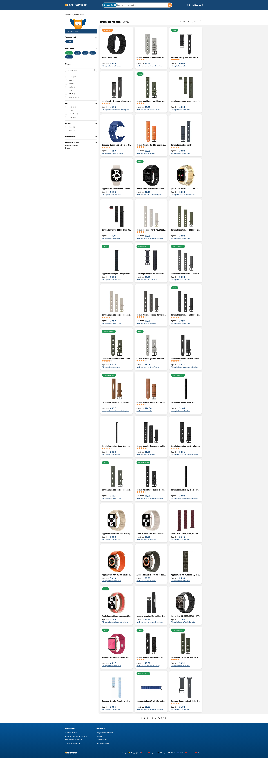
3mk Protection (74, 97)
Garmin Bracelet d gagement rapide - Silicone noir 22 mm (151, 446)
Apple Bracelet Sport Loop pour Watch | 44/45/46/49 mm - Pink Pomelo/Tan (116, 616)
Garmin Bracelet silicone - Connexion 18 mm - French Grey (116, 315)
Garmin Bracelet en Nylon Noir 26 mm (185, 490)
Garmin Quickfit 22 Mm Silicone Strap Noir (185, 657)
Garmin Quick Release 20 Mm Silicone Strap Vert (185, 230)
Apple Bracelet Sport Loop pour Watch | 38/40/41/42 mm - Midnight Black (116, 274)
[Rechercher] (170, 5)
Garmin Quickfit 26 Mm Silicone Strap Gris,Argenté (151, 57)
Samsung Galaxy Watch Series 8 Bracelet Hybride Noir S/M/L (185, 57)
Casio (71, 83)
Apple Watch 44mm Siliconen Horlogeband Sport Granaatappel (116, 657)
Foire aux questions (102, 743)
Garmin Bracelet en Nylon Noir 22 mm (185, 402)
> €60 (72, 117)
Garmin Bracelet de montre (181, 145)
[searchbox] (81, 70)
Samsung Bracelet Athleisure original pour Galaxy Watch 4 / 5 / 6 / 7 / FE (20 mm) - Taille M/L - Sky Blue (116, 701)
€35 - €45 (73, 110)
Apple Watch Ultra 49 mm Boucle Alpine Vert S (151, 575)
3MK (72, 94)
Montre (67, 148)
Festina (72, 87)
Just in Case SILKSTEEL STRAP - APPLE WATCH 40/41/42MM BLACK (185, 616)
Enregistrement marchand (104, 733)
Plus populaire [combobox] (192, 22)
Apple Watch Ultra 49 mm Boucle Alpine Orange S (116, 575)
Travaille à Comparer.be (72, 743)
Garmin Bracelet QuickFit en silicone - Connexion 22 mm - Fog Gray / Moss (151, 359)
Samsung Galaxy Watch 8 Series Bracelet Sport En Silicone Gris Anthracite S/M (185, 701)
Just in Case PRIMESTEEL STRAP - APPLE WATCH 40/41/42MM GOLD (185, 189)
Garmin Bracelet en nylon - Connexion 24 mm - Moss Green (185, 101)
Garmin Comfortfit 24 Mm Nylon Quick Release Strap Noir (116, 230)
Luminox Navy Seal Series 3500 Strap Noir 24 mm (151, 616)
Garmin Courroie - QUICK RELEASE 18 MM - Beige (151, 230)
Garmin (72, 77)
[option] (69, 41)
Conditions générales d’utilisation (76, 736)
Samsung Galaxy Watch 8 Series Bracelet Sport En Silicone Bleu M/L (116, 145)
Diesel (71, 90)
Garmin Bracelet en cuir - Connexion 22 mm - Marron (116, 402)
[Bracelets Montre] (115, 5)
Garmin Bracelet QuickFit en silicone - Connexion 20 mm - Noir (185, 359)
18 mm (72, 127)
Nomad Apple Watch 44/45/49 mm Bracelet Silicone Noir (151, 189)
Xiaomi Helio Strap (109, 57)
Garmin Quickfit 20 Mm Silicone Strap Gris (116, 101)
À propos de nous (71, 733)
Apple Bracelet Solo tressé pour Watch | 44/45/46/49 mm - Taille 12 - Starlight (151, 534)
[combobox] (137, 5)
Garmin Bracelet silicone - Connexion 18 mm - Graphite (151, 315)
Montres (81, 15)
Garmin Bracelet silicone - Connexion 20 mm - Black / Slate (185, 274)
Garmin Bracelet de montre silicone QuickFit (185, 446)
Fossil (71, 80)
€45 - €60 (73, 113)
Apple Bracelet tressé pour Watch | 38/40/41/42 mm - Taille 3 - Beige (116, 534)
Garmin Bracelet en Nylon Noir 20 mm (116, 446)
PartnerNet (99, 736)
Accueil (68, 15)
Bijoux (74, 15)
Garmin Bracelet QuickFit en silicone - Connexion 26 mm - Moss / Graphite (116, 359)
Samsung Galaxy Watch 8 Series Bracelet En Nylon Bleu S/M (151, 701)
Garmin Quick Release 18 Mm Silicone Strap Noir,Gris (185, 315)
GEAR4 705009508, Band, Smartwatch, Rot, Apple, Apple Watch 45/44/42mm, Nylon (185, 534)
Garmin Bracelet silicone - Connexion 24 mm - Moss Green (116, 490)
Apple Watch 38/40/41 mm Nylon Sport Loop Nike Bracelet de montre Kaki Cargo (185, 575)
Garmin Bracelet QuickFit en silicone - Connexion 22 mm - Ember (151, 145)
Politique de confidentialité (73, 740)
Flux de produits (101, 740)
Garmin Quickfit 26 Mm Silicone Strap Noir (151, 490)
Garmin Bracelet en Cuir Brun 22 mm (151, 402)
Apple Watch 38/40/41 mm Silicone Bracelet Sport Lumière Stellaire (116, 189)
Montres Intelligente (72, 145)
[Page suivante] (163, 718)
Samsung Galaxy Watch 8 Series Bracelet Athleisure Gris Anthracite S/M (151, 274)
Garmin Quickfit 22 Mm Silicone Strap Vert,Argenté (151, 101)
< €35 (72, 107)
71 (159, 718)
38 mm (72, 130)
